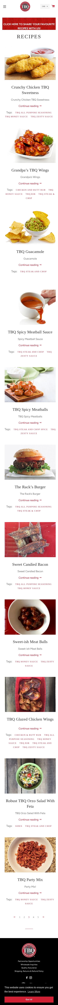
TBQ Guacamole (30, 251)
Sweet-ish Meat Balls (30, 642)
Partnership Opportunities (29, 961)
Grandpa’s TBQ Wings (30, 170)
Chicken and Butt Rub (31, 190)
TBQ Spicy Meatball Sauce (30, 332)
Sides (18, 826)
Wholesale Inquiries (29, 965)
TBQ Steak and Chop (33, 271)
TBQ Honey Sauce (16, 116)
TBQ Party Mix (30, 879)
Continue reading (29, 105)
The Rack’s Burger (30, 487)
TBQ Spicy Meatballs (30, 409)
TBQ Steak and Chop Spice (31, 429)
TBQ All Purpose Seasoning (33, 112)
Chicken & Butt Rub (28, 735)
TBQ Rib (31, 194)
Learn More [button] (34, 991)
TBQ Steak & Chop (29, 511)
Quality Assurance (29, 968)
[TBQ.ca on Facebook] (27, 977)
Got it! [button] (29, 999)
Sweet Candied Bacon (30, 564)
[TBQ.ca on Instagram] (31, 977)
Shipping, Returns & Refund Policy (29, 971)
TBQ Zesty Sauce (42, 116)
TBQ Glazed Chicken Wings (30, 719)
